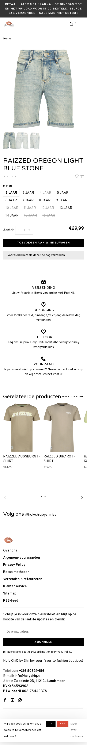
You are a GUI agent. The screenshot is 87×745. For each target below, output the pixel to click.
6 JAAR (11, 200)
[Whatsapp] (20, 700)
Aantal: (8, 230)
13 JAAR (66, 208)
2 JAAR (11, 193)
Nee (62, 723)
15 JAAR (30, 216)
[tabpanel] (43, 88)
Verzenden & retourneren (22, 579)
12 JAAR (47, 208)
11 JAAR (30, 208)
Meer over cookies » (77, 730)
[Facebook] (5, 700)
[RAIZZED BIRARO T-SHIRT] (62, 427)
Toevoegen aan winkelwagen (43, 243)
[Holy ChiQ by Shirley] (8, 540)
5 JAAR (62, 193)
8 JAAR (44, 200)
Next (82, 497)
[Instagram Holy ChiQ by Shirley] (12, 700)
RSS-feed (10, 601)
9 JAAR (61, 200)
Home (7, 38)
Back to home (73, 396)
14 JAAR (12, 216)
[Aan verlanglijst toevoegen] (77, 177)
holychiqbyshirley (40, 514)
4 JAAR (45, 193)
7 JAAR (28, 200)
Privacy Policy (14, 565)
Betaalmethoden (16, 572)
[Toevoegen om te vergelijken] (82, 177)
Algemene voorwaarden (21, 558)
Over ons (10, 551)
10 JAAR (11, 208)
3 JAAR (28, 193)
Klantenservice (15, 586)
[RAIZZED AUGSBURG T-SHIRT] (22, 427)
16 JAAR (48, 216)
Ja (50, 723)
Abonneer (43, 642)
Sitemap (9, 594)
